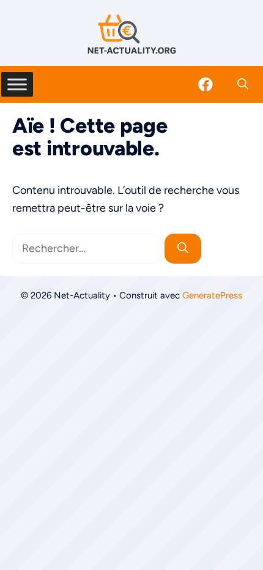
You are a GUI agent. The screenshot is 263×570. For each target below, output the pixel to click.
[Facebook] (205, 84)
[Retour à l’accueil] (131, 33)
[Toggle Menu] (17, 84)
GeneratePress (212, 295)
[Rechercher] (183, 249)
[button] (243, 84)
